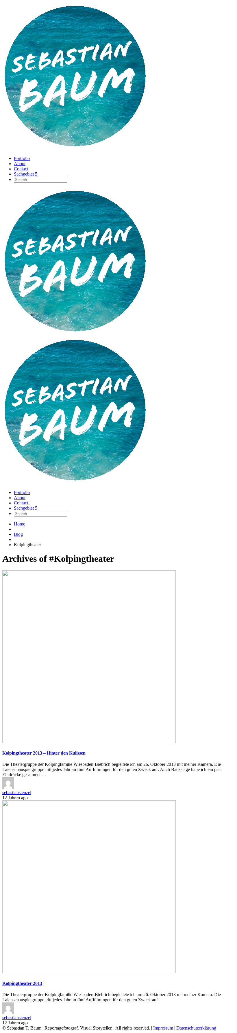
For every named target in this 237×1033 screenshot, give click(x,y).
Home (19, 523)
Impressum (163, 1028)
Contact (21, 168)
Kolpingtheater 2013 (22, 983)
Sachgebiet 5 (25, 173)
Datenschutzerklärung (196, 1028)
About (19, 163)
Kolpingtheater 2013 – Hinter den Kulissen (44, 753)
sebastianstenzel (16, 792)
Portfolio (22, 158)
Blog (18, 534)
